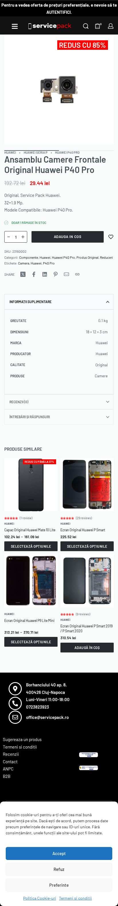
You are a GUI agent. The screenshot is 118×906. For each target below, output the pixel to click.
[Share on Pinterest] (55, 274)
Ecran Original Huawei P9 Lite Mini (29, 620)
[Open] (14, 26)
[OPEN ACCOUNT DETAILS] (111, 26)
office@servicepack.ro (47, 717)
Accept (59, 853)
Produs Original (87, 257)
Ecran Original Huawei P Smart (82, 530)
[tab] (59, 301)
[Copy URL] (77, 274)
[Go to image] (86, 150)
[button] (87, 647)
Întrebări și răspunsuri (29, 417)
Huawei (10, 152)
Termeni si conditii (75, 898)
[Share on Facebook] (33, 274)
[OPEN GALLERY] (59, 89)
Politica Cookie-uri (39, 898)
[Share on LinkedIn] (44, 274)
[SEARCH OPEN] (86, 26)
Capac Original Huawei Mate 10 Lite (29, 530)
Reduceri (106, 257)
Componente (28, 257)
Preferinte (59, 885)
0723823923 (37, 706)
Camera (23, 263)
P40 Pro (49, 263)
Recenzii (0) (18, 402)
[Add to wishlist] (111, 237)
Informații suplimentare (30, 302)
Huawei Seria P (36, 152)
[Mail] (66, 274)
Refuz (59, 869)
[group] (31, 484)
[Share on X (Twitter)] (22, 274)
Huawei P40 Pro (67, 152)
